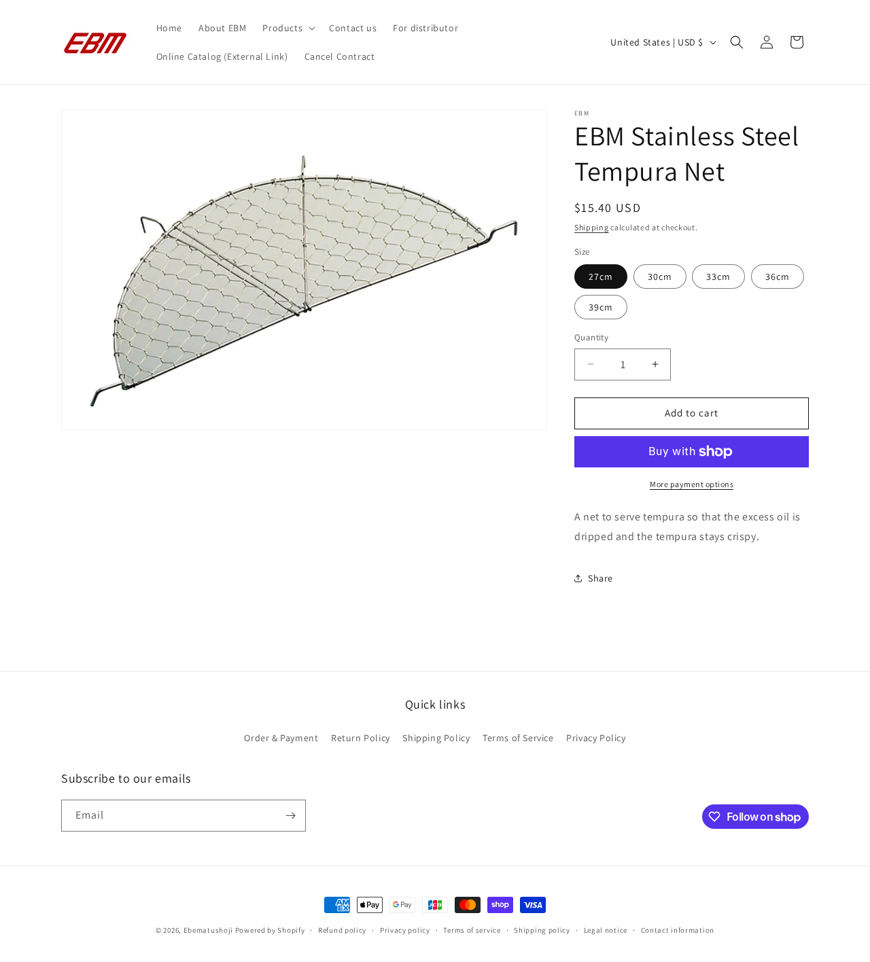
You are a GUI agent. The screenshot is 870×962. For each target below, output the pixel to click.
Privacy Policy (595, 738)
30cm (660, 276)
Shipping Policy (436, 738)
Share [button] (600, 578)
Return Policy (360, 738)
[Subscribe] (290, 816)
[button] (287, 28)
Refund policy (342, 930)
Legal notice (605, 930)
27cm (601, 276)
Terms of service (471, 930)
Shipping (591, 227)
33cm (718, 276)
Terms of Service (518, 738)
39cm (601, 307)
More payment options (691, 484)
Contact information (677, 930)
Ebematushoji (208, 930)
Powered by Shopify (270, 930)
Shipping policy (542, 930)
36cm (777, 276)
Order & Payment (281, 738)
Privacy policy (405, 930)
